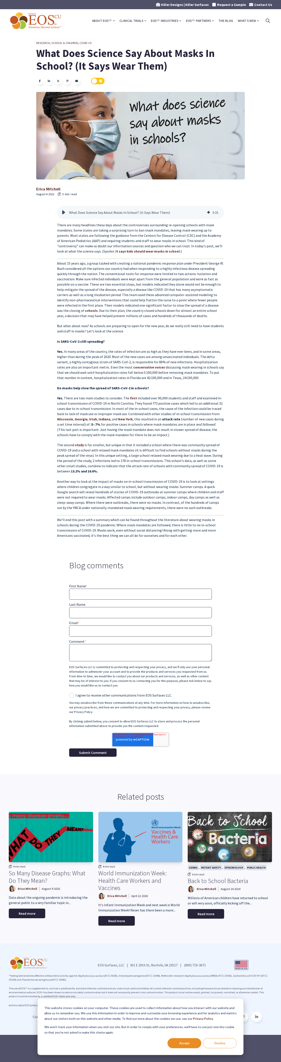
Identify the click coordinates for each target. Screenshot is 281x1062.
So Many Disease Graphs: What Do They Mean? (47, 877)
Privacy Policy (203, 1018)
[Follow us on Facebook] (257, 1017)
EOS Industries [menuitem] (164, 21)
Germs (193, 867)
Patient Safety (211, 867)
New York (125, 419)
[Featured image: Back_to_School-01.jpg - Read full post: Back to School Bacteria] (230, 837)
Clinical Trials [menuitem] (131, 21)
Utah (93, 419)
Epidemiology (234, 867)
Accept (184, 1043)
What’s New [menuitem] (247, 21)
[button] (63, 212)
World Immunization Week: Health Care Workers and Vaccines (132, 880)
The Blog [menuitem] (225, 21)
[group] (140, 212)
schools (91, 310)
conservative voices (149, 367)
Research (43, 43)
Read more (27, 913)
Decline (219, 1043)
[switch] (98, 81)
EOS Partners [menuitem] (198, 21)
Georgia (81, 419)
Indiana (104, 419)
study (80, 445)
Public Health (256, 867)
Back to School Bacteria (218, 881)
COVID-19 (85, 43)
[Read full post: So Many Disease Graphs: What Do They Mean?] (51, 837)
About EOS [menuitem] (102, 21)
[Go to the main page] (36, 20)
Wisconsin (65, 419)
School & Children (64, 43)
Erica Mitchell (48, 188)
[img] (208, 212)
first (134, 398)
